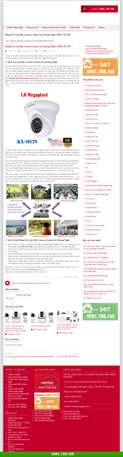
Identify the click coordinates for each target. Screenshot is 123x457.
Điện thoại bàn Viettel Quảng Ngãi (99, 178)
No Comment (50, 44)
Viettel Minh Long (92, 138)
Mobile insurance (14, 430)
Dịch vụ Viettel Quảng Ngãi (96, 41)
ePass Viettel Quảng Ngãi (97, 246)
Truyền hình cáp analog (95, 218)
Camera (101, 20)
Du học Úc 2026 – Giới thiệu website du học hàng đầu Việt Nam (99, 240)
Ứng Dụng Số (88, 20)
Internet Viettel (91, 200)
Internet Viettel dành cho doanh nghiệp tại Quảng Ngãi (100, 263)
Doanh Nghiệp (91, 174)
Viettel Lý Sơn (91, 156)
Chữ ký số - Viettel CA (17, 425)
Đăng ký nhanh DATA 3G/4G (54, 20)
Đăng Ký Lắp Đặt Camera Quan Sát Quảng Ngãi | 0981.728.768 (37, 39)
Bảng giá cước (32, 20)
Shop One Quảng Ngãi (43, 406)
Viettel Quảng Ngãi (15, 20)
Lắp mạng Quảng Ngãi (43, 404)
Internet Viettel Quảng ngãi (97, 268)
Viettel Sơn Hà (91, 112)
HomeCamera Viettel (41, 318)
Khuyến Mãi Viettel (93, 205)
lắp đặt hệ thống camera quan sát (23, 71)
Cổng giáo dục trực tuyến (18, 427)
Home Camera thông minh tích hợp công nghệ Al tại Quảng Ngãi (15, 321)
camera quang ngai (25, 276)
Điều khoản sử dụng (71, 404)
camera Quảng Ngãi (49, 237)
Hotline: (103, 9)
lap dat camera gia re (42, 276)
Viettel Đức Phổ (92, 147)
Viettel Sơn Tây (92, 130)
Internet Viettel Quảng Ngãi (18, 387)
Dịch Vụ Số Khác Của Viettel (97, 116)
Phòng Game (91, 209)
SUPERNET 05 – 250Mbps (97, 250)
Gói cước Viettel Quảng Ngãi (97, 187)
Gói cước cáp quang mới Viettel (98, 183)
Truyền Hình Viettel (93, 78)
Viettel (7, 34)
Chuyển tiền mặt (14, 418)
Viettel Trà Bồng (92, 121)
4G (87, 161)
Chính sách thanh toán (72, 411)
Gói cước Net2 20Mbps (17, 400)
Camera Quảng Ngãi (42, 411)
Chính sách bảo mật (71, 407)
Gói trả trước (91, 196)
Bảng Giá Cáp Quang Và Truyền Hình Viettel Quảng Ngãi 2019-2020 (99, 97)
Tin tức (88, 214)
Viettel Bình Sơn (92, 103)
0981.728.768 (63, 454)
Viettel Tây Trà (91, 134)
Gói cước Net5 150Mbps (44, 408)
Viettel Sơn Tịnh (92, 107)
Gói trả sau (90, 192)
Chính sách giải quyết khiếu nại (75, 409)
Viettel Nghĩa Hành (93, 152)
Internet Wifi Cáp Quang (95, 83)
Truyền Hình (74, 20)
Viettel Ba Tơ (91, 125)
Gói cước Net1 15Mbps (17, 397)
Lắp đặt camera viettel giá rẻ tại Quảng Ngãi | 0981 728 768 (67, 319)
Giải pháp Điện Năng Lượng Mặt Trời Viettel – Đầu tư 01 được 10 (100, 285)
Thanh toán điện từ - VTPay (19, 415)
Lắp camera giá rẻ (15, 389)
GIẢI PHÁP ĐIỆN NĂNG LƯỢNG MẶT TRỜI (99, 278)
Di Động (89, 169)
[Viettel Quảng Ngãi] (36, 9)
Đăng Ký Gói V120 (94, 291)
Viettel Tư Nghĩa (92, 92)
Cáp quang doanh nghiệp (18, 370)
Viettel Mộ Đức (92, 143)
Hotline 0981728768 (16, 382)
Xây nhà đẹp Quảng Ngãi (44, 413)
